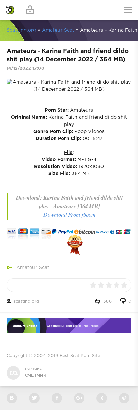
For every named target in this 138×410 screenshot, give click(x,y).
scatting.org (26, 301)
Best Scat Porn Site (80, 356)
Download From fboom (69, 214)
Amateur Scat (32, 268)
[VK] (12, 398)
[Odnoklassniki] (101, 398)
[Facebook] (57, 398)
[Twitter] (34, 398)
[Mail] (124, 398)
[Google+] (79, 398)
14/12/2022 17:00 (25, 68)
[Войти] (30, 10)
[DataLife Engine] (10, 10)
